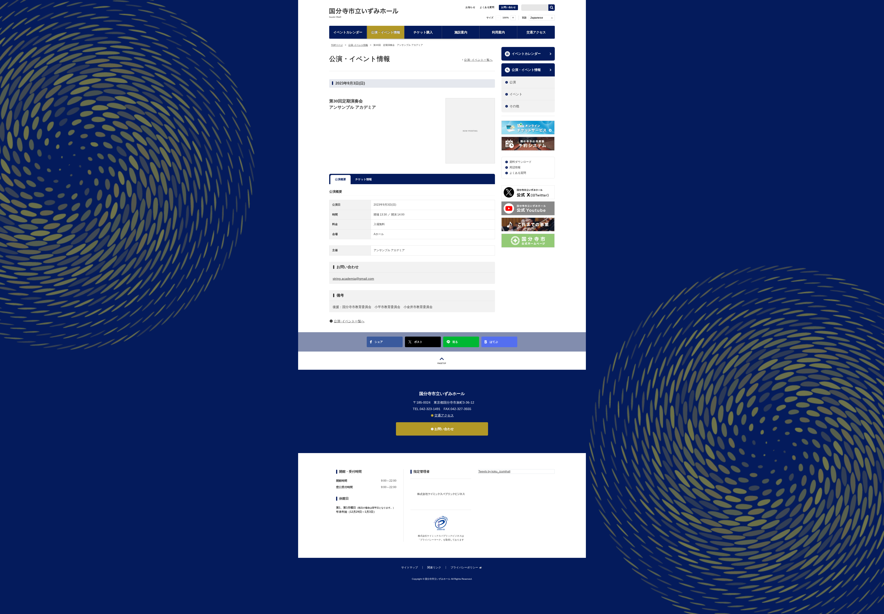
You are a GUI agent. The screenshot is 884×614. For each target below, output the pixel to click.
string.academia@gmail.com (353, 278)
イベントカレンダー (347, 32)
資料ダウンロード (520, 161)
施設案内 (460, 32)
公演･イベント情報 (358, 45)
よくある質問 (487, 7)
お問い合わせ (508, 7)
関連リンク (434, 567)
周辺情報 (515, 167)
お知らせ (470, 7)
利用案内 (498, 32)
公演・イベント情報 (385, 32)
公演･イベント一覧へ (478, 59)
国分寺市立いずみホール (363, 13)
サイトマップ (409, 567)
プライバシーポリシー (464, 567)
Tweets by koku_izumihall (494, 471)
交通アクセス (536, 32)
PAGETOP (442, 361)
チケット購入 (423, 32)
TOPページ (337, 45)
